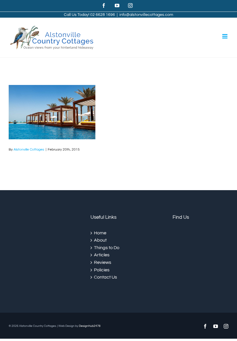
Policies (102, 270)
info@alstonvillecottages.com (146, 15)
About (100, 240)
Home (100, 233)
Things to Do (106, 247)
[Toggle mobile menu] (225, 36)
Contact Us (105, 277)
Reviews (102, 262)
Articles (102, 255)
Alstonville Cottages (29, 149)
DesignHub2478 (90, 326)
